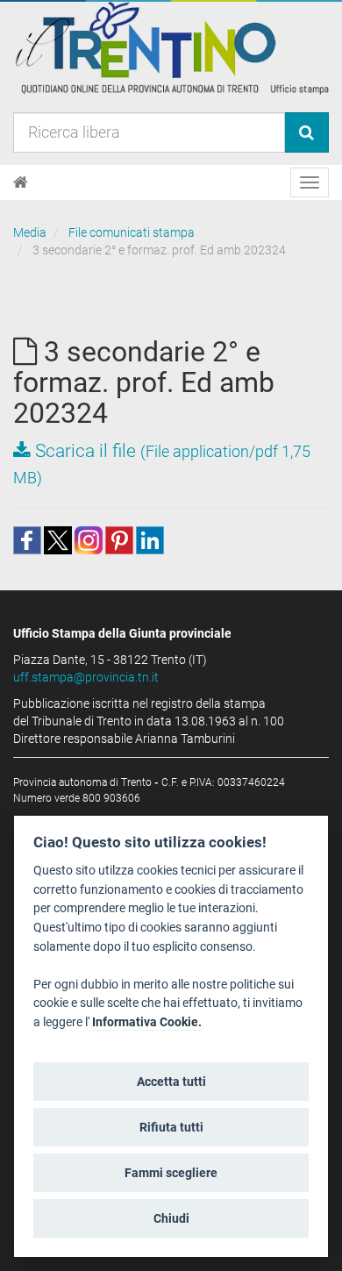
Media (29, 232)
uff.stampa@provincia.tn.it (86, 677)
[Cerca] (306, 132)
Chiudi (171, 1218)
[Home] (20, 182)
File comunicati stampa (131, 232)
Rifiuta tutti (171, 1127)
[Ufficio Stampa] (171, 47)
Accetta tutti (171, 1082)
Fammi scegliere (171, 1173)
